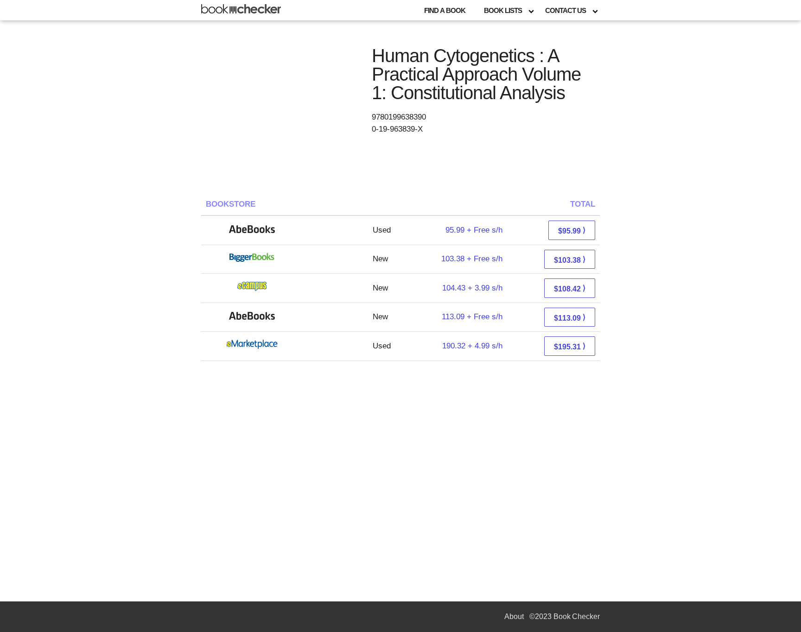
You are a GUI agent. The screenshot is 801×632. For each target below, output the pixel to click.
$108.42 (569, 288)
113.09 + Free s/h (472, 316)
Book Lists (503, 10)
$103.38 (569, 259)
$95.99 (571, 230)
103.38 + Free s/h (471, 258)
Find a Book (444, 10)
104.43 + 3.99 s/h (472, 288)
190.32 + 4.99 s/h (472, 345)
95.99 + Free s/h (473, 230)
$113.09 (569, 317)
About (514, 616)
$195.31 (569, 346)
